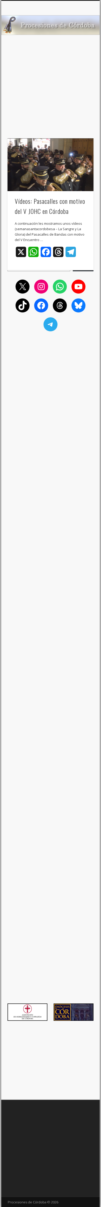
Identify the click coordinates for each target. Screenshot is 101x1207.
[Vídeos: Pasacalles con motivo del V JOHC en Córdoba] (50, 164)
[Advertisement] (50, 95)
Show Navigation (81, 46)
